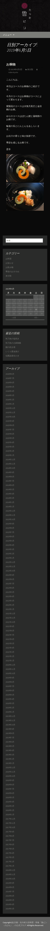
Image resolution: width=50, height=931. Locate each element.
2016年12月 (10, 870)
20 (25, 309)
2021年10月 (10, 622)
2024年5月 (10, 489)
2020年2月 (10, 707)
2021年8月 (10, 630)
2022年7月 (10, 583)
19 (19, 309)
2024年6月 (10, 485)
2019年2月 (10, 759)
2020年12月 (10, 665)
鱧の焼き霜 (10, 347)
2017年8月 (10, 836)
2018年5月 (10, 797)
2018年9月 (10, 780)
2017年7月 (10, 840)
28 (31, 313)
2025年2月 (10, 451)
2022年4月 (10, 596)
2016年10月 (10, 878)
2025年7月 (10, 429)
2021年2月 (10, 656)
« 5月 (14, 317)
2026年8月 (10, 374)
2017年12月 (10, 819)
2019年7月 (10, 737)
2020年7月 (10, 686)
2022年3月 (10, 600)
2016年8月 (10, 887)
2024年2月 (10, 502)
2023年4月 (10, 545)
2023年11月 (10, 515)
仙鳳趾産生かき (12, 355)
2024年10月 (10, 468)
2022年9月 (10, 575)
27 (25, 313)
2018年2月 (10, 810)
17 (8, 309)
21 (31, 309)
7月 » (36, 317)
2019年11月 (10, 720)
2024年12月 (10, 459)
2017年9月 (10, 831)
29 (36, 313)
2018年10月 (10, 776)
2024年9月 (10, 472)
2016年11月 (10, 874)
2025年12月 (10, 408)
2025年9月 (10, 421)
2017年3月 (10, 857)
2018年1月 (10, 814)
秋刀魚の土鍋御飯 (13, 343)
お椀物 (11, 64)
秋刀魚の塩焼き (12, 338)
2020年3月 (10, 703)
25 (14, 313)
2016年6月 (10, 896)
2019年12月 (10, 716)
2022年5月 (10, 592)
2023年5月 (10, 541)
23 (42, 309)
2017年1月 (10, 866)
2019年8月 (10, 733)
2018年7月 (10, 789)
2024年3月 (10, 498)
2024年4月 (10, 493)
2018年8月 (10, 784)
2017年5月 (10, 849)
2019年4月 (10, 750)
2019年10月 (10, 724)
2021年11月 (10, 618)
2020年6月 (10, 690)
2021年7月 (10, 635)
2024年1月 (10, 506)
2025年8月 (10, 425)
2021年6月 (10, 639)
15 (36, 305)
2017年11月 (10, 823)
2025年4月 (10, 442)
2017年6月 (10, 844)
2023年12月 (10, 511)
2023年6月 (10, 536)
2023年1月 (10, 558)
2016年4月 (10, 904)
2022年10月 (10, 570)
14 (31, 305)
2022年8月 (10, 579)
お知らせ (9, 263)
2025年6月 (10, 434)
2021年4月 (10, 647)
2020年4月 (10, 699)
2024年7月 (10, 481)
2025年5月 (10, 438)
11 (14, 305)
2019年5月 (10, 746)
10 (8, 305)
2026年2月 (10, 399)
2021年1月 (10, 660)
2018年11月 (10, 772)
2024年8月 (10, 476)
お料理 (8, 258)
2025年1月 (10, 455)
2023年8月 (10, 528)
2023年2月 (10, 553)
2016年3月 (10, 908)
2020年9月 (10, 677)
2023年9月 (10, 523)
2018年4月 (10, 801)
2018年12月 (10, 767)
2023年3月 (10, 549)
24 (8, 313)
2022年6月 (10, 588)
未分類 (30, 69)
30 (42, 313)
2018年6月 (10, 793)
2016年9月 (10, 883)
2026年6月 (10, 382)
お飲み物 (9, 267)
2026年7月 (10, 378)
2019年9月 (10, 729)
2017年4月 (10, 853)
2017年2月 (10, 861)
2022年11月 (10, 566)
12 (19, 305)
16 (42, 305)
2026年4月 (10, 391)
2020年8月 (10, 682)
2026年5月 (10, 387)
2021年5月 (10, 643)
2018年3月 (10, 806)
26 (19, 313)
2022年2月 (10, 605)
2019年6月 (10, 742)
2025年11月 (10, 412)
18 (14, 309)
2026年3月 (10, 395)
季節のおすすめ (12, 271)
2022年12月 (10, 562)
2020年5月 (10, 695)
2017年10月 (10, 827)
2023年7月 (10, 532)
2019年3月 (10, 754)
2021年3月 (10, 652)
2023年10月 (10, 519)
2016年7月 (10, 891)
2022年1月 (10, 609)
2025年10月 (10, 416)
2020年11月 (10, 669)
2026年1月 (10, 404)
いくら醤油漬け (12, 351)
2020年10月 (10, 673)
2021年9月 (10, 626)
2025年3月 (10, 446)
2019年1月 (10, 763)
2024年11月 (10, 464)
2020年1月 (10, 712)
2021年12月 (10, 613)
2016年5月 (10, 900)
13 (25, 305)
